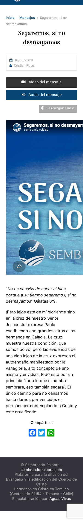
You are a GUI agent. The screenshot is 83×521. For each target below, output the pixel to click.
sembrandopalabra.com (41, 469)
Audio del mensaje (45, 95)
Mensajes (27, 18)
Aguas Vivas (60, 498)
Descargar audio (59, 108)
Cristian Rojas (24, 65)
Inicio (10, 18)
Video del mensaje (45, 82)
